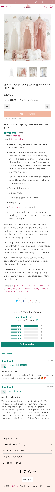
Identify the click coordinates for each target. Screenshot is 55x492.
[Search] (45, 6)
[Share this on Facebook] (23, 300)
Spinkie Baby (17, 139)
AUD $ (26, 479)
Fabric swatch (15, 207)
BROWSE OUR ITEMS (35, 286)
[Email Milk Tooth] (34, 472)
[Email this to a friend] (37, 300)
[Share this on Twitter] (17, 300)
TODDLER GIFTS (24, 292)
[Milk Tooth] (27, 6)
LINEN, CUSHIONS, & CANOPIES (36, 289)
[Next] (49, 40)
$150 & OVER (19, 286)
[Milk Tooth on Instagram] (30, 472)
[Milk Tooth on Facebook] (21, 472)
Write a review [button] (27, 344)
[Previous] (6, 40)
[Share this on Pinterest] (30, 300)
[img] (7, 361)
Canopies (15, 135)
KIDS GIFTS (18, 289)
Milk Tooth (15, 486)
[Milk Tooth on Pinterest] (25, 472)
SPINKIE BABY (10, 292)
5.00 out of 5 (34, 317)
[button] (10, 132)
